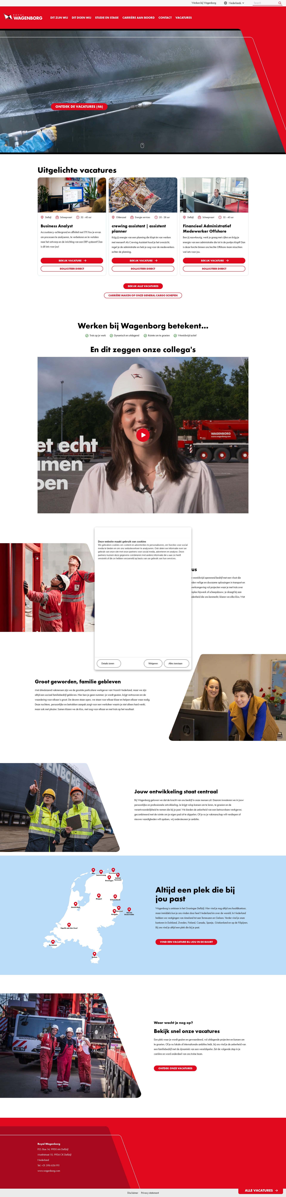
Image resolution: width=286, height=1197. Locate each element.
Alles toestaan (175, 663)
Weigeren (153, 663)
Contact (165, 18)
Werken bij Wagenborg (204, 2)
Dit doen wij (81, 18)
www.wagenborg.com (49, 1170)
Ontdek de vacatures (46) (79, 106)
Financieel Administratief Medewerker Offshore (207, 228)
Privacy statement (150, 1192)
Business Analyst (57, 226)
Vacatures (183, 18)
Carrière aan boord (138, 18)
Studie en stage (107, 18)
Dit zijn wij (59, 18)
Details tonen (107, 663)
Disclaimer (132, 1192)
